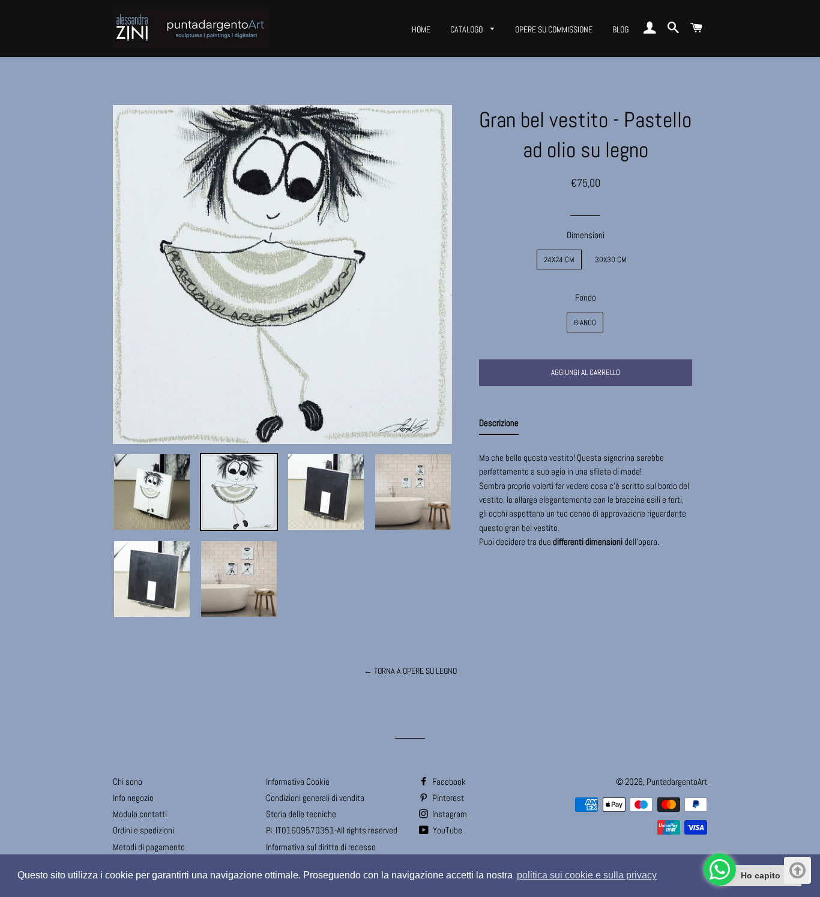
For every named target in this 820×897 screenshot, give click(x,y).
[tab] (499, 425)
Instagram (448, 814)
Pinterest (447, 797)
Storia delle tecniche (301, 814)
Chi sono (127, 781)
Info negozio (133, 797)
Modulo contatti (140, 814)
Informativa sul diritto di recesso (321, 847)
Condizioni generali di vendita (315, 797)
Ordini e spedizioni (143, 830)
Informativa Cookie (298, 781)
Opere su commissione (553, 29)
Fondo (585, 297)
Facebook (448, 781)
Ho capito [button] (760, 875)
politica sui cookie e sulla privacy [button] (587, 875)
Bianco (585, 322)
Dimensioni (585, 235)
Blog (620, 29)
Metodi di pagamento (149, 847)
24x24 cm (559, 259)
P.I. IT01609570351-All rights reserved (331, 830)
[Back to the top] (797, 870)
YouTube (446, 830)
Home (421, 29)
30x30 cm (611, 259)
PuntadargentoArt (677, 781)
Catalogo (467, 29)
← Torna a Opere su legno (410, 670)
